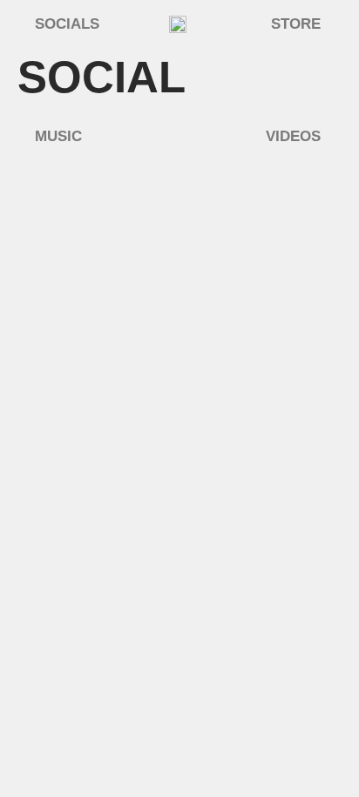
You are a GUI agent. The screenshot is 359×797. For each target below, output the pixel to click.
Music (58, 136)
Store (296, 24)
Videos (293, 136)
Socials (67, 24)
